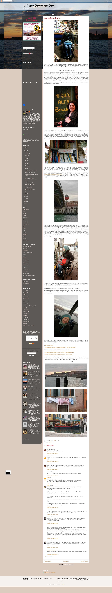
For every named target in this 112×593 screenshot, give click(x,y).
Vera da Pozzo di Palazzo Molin (34, 409)
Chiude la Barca (31, 429)
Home (24, 11)
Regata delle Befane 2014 (29, 189)
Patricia (48, 477)
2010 (25, 198)
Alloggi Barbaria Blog (39, 5)
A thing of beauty (26, 311)
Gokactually (25, 307)
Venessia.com (25, 281)
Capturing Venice (26, 269)
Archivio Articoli (29, 11)
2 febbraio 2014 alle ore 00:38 (52, 514)
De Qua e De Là (26, 273)
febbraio (26, 166)
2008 (25, 201)
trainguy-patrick (26, 303)
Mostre (24, 230)
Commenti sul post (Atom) (68, 564)
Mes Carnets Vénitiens (27, 246)
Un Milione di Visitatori (32, 364)
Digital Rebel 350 (26, 319)
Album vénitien (25, 260)
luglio (26, 158)
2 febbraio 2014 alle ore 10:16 (52, 523)
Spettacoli (25, 238)
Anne (48, 463)
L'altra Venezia (25, 248)
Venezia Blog (25, 271)
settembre (27, 155)
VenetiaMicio (25, 258)
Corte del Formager (28, 187)
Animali (24, 211)
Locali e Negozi (26, 224)
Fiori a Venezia (31, 416)
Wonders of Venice (31, 422)
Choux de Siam (26, 317)
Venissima (25, 256)
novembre (27, 153)
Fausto (48, 485)
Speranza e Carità (28, 190)
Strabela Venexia (26, 283)
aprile (26, 163)
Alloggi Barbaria (26, 209)
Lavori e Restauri (26, 222)
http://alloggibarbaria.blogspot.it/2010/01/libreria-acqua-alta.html (57, 349)
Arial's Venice (25, 267)
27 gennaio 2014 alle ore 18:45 (52, 475)
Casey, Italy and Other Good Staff (29, 305)
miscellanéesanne (26, 301)
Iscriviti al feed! (26, 129)
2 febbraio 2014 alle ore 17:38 (52, 547)
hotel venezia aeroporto (51, 550)
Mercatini (24, 228)
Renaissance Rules (26, 309)
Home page (66, 561)
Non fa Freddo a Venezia (29, 176)
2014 (25, 150)
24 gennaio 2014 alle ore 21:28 (52, 453)
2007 (25, 203)
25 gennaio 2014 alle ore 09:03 (52, 469)
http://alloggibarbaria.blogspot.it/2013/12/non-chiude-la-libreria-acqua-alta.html (59, 352)
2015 (25, 149)
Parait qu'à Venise (26, 263)
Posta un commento (49, 556)
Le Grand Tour (25, 292)
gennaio (26, 168)
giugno (26, 160)
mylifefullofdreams (26, 298)
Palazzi (24, 232)
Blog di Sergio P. (26, 296)
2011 (25, 196)
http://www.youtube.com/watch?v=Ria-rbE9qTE (53, 174)
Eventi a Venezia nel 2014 (30, 172)
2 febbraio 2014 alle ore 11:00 (52, 538)
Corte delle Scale (31, 386)
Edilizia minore (25, 217)
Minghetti (24, 294)
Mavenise (24, 254)
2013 (25, 193)
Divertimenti (50, 442)
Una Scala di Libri (28, 186)
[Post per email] (58, 440)
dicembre (27, 152)
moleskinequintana (26, 321)
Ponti (24, 236)
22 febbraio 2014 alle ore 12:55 (52, 554)
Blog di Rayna (25, 290)
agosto (26, 157)
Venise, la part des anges (27, 252)
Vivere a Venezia (26, 240)
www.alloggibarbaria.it (49, 345)
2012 (25, 195)
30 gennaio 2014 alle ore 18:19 (52, 507)
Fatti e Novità (25, 221)
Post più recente (47, 561)
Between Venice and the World (28, 325)
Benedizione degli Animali (29, 184)
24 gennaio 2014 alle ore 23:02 (52, 461)
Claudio (48, 447)
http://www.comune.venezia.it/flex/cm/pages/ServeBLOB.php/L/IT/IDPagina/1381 (60, 347)
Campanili (24, 213)
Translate (32, 49)
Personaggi (25, 234)
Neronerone (25, 315)
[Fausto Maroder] (24, 105)
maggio (26, 161)
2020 (25, 147)
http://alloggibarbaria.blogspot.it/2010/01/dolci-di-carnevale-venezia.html (58, 354)
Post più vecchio (84, 561)
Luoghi (24, 226)
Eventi (24, 219)
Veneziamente (25, 250)
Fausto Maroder (28, 275)
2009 (25, 200)
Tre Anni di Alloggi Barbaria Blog (34, 402)
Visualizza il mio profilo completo (29, 123)
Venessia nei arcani (26, 265)
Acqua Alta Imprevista (29, 182)
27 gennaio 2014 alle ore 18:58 (52, 483)
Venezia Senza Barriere (29, 178)
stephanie (49, 455)
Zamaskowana (25, 313)
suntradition (25, 323)
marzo (26, 165)
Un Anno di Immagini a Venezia (34, 379)
